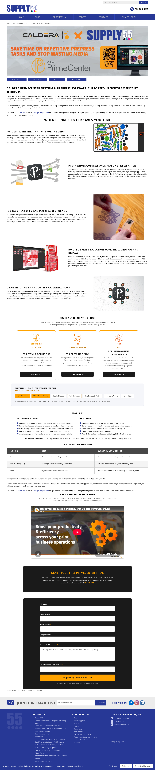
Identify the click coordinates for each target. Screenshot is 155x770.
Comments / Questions (49, 645)
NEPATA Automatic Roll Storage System (49, 745)
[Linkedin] (142, 702)
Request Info (76, 79)
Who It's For (37, 79)
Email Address (45, 624)
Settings (113, 766)
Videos (82, 17)
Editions (57, 79)
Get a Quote (36, 374)
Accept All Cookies (143, 766)
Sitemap (77, 742)
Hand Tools (39, 736)
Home (21, 17)
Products (58, 17)
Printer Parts (39, 753)
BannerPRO (39, 718)
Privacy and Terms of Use (83, 734)
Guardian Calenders (42, 731)
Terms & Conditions (81, 740)
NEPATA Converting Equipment (46, 747)
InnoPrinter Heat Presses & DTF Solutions (50, 739)
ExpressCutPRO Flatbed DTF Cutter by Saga (50, 728)
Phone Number (46, 614)
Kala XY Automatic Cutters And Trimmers (49, 742)
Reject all (126, 766)
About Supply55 (79, 721)
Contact (103, 17)
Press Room (78, 731)
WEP (122, 741)
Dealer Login (129, 17)
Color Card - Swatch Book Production (48, 726)
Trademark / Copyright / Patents (85, 737)
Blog (37, 17)
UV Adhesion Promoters (43, 761)
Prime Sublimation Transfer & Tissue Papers (51, 756)
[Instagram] (136, 702)
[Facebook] (131, 702)
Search (143, 2)
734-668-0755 (19, 113)
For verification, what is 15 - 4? (51, 665)
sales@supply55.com (41, 113)
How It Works (16, 79)
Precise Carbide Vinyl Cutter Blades (48, 750)
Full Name (44, 604)
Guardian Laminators (42, 734)
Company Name (46, 635)
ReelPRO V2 (39, 758)
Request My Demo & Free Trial (77, 677)
